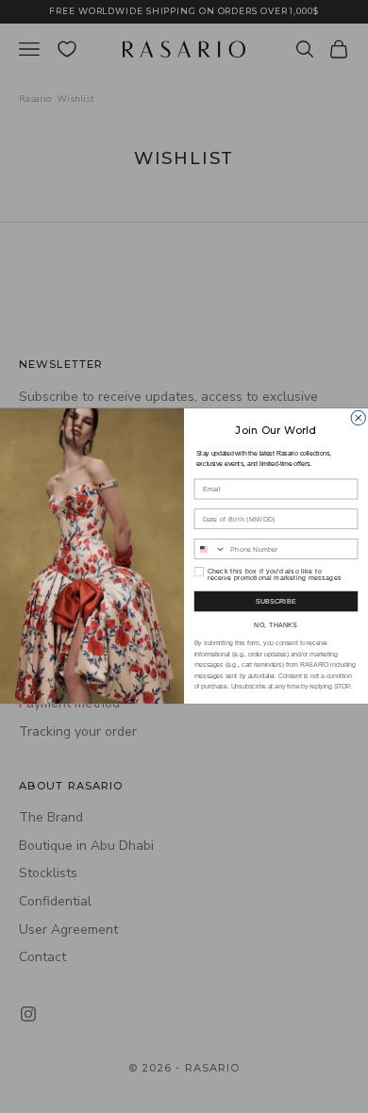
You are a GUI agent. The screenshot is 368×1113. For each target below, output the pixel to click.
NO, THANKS (275, 625)
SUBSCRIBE (276, 602)
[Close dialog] (358, 418)
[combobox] (210, 549)
